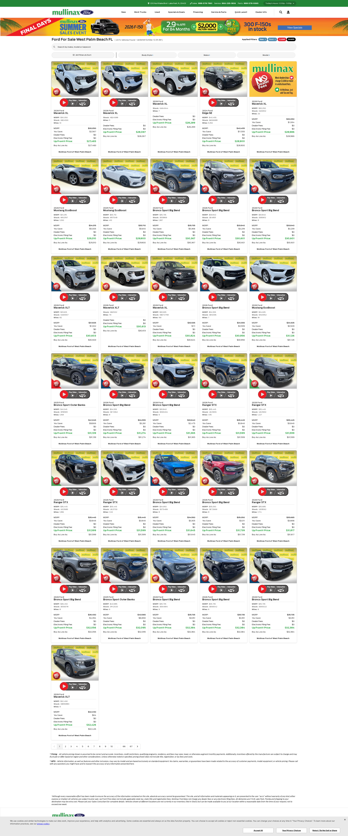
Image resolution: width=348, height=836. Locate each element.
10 (112, 746)
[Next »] (137, 746)
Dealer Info (261, 12)
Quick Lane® (241, 12)
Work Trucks (140, 12)
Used (157, 12)
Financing (198, 12)
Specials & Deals (176, 12)
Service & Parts (218, 12)
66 (124, 746)
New (123, 12)
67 (131, 746)
